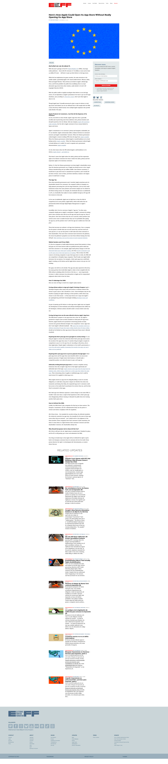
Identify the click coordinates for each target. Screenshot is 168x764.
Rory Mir (76, 486)
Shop (111, 3)
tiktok (47, 726)
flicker (37, 726)
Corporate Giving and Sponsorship (121, 742)
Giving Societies (117, 740)
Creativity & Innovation (55, 740)
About (84, 3)
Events (73, 740)
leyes (73, 665)
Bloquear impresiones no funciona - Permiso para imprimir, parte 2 (77, 652)
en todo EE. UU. (77, 663)
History (31, 742)
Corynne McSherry (79, 634)
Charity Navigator (28, 729)
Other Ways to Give (118, 745)
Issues (89, 3)
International (53, 743)
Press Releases (75, 738)
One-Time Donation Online (120, 738)
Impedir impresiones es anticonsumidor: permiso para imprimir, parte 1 (75, 662)
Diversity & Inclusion (34, 748)
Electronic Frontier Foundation (60, 6)
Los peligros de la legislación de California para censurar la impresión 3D (78, 611)
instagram (21, 726)
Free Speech (53, 737)
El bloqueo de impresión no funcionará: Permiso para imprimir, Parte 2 (75, 688)
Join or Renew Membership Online (121, 737)
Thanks (125, 756)
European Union (109, 102)
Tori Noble (87, 634)
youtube (31, 726)
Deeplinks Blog (69, 456)
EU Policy (96, 105)
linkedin (42, 726)
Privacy (52, 738)
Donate (116, 3)
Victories (31, 740)
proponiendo (68, 665)
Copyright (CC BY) (13, 756)
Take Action (101, 3)
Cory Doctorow (54, 20)
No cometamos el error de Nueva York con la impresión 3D (77, 489)
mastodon (10, 726)
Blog (73, 737)
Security (10, 740)
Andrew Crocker (78, 456)
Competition (97, 102)
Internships (32, 743)
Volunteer (32, 738)
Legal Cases (74, 742)
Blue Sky (26, 726)
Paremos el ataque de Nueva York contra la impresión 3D (77, 584)
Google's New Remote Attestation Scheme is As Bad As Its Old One (77, 511)
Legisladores (69, 663)
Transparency (54, 742)
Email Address (98, 78)
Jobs (31, 745)
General (10, 737)
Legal (9, 738)
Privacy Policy (89, 756)
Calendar (31, 737)
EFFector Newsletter (76, 745)
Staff (31, 746)
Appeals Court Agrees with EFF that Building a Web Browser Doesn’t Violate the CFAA (77, 460)
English (51, 62)
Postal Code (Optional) (100, 74)
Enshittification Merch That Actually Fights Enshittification (77, 561)
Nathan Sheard (83, 581)
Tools (107, 3)
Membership (11, 742)
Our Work (95, 3)
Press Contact (96, 737)
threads (52, 726)
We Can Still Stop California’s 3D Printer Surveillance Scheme (76, 537)
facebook (16, 726)
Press (9, 743)
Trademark (50, 756)
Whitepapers (74, 743)
